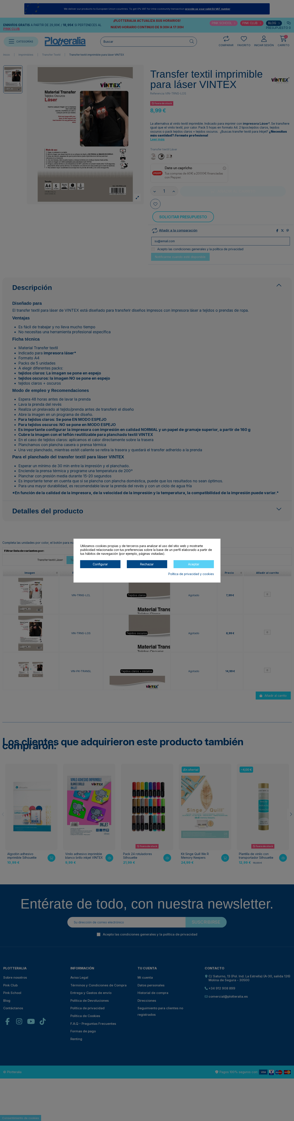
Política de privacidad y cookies (191, 573)
